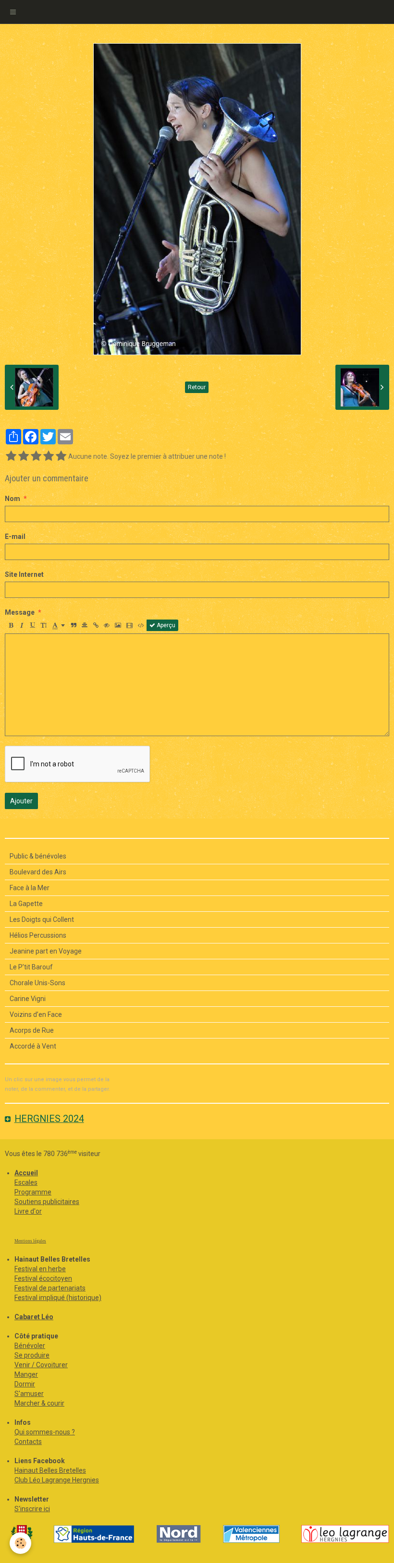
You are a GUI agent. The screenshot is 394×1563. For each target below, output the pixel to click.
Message (20, 612)
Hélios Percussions (38, 935)
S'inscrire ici (32, 1509)
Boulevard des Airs (38, 872)
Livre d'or (28, 1211)
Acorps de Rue (32, 1030)
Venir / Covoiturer (41, 1365)
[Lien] (95, 625)
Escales (25, 1182)
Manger (26, 1374)
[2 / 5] (23, 456)
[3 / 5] (36, 456)
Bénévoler (29, 1345)
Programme (32, 1192)
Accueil (26, 1173)
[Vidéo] (129, 625)
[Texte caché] (106, 625)
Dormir (24, 1384)
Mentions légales (30, 1241)
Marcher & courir (39, 1403)
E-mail (15, 536)
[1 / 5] (11, 456)
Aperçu (165, 625)
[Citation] (73, 625)
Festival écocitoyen (43, 1278)
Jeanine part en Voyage (46, 951)
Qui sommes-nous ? (44, 1432)
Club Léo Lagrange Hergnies (56, 1480)
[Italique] (21, 625)
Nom (12, 498)
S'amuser (29, 1393)
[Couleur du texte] (58, 625)
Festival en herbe (40, 1269)
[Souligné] (32, 625)
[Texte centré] (84, 625)
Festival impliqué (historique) (57, 1297)
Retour (197, 387)
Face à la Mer (29, 888)
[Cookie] (20, 1543)
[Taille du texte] (43, 625)
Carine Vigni (28, 998)
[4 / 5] (48, 456)
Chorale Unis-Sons (37, 983)
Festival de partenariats (50, 1288)
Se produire (31, 1355)
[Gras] (10, 625)
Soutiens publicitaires (46, 1201)
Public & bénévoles (38, 856)
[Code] (141, 625)
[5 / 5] (61, 456)
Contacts (28, 1441)
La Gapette (26, 903)
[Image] (118, 625)
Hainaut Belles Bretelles (50, 1470)
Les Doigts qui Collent (42, 919)
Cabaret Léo (33, 1317)
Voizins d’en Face (36, 1014)
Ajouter (21, 801)
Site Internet (24, 574)
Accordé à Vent (33, 1046)
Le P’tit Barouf (31, 967)
